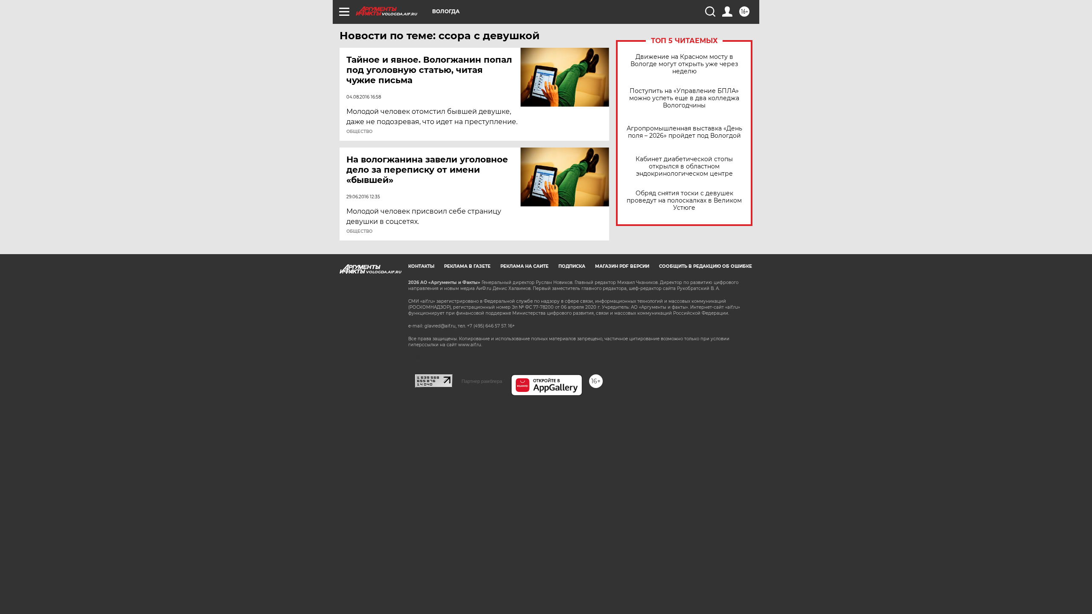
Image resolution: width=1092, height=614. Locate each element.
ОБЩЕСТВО (359, 132)
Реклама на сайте (524, 266)
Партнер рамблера (482, 381)
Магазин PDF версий (622, 266)
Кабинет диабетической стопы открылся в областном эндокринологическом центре (684, 166)
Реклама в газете (467, 266)
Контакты (421, 266)
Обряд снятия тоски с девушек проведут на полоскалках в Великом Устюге (684, 200)
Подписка (571, 266)
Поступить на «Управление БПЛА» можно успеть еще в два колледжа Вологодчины (684, 98)
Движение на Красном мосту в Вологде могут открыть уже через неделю (684, 64)
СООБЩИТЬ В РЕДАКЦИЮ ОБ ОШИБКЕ (705, 266)
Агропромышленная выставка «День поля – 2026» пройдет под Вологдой (684, 132)
